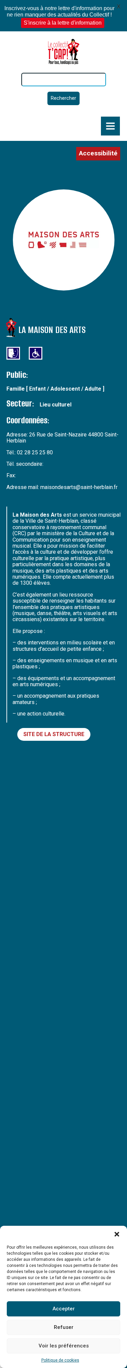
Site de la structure (53, 734)
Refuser (63, 1327)
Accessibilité (98, 153)
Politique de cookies (60, 1360)
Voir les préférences (64, 1346)
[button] (116, 1234)
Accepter (63, 1309)
